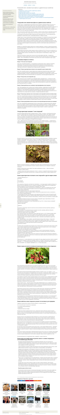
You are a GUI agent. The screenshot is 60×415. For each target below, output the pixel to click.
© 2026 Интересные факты (6, 412)
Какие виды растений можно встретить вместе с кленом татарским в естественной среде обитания (36, 17)
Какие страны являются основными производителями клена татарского (31, 15)
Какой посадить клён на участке (25, 18)
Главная (25, 5)
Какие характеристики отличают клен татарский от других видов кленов (31, 14)
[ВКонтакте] (21, 380)
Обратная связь (37, 412)
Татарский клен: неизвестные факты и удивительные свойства (30, 10)
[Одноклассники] (37, 380)
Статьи (33, 5)
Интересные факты (30, 2)
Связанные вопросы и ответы (24, 11)
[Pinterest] (29, 380)
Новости (29, 5)
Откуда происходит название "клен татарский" (27, 12)
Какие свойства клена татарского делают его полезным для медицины (31, 16)
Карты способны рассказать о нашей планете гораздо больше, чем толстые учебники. (8, 13)
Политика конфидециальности (22, 413)
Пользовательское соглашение (25, 412)
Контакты (20, 412)
